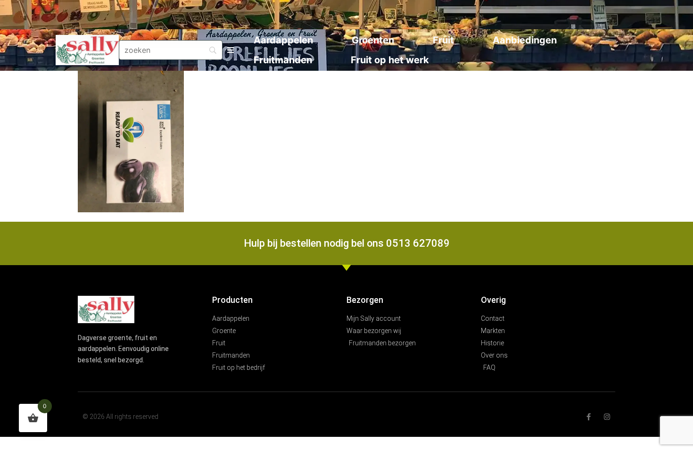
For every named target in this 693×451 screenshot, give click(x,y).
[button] (231, 50)
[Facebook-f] (588, 416)
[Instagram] (606, 416)
